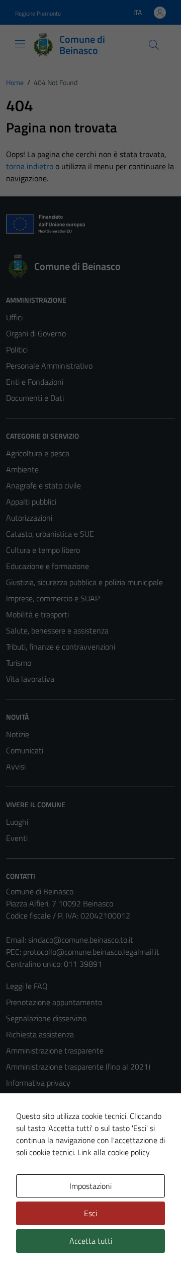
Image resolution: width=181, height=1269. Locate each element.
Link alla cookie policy (113, 1152)
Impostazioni (90, 1186)
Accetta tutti (90, 1241)
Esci (90, 1213)
